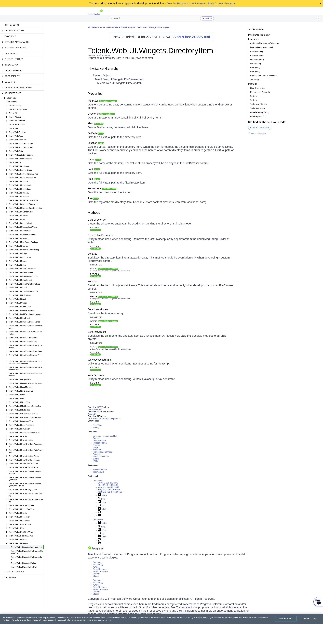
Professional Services (102, 452)
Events (96, 459)
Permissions (102, 188)
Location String (257, 59)
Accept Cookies (286, 619)
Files (95, 123)
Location (96, 143)
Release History (100, 443)
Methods (94, 212)
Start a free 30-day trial (191, 37)
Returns (94, 228)
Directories (101, 113)
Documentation (99, 440)
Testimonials (98, 472)
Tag (93, 198)
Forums (96, 445)
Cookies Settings (309, 619)
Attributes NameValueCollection (264, 43)
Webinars (97, 450)
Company (97, 562)
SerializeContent (97, 331)
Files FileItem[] (256, 51)
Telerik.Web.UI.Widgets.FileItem (24, 563)
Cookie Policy (11, 620)
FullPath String (257, 55)
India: (108, 487)
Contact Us (98, 480)
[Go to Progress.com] (96, 549)
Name (94, 159)
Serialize (92, 253)
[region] (161, 619)
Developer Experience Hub (105, 436)
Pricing (96, 427)
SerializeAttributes (98, 309)
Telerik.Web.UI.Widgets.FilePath (24, 567)
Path (93, 169)
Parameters (96, 265)
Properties (95, 93)
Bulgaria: (109, 490)
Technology (98, 565)
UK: (108, 485)
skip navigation (94, 14)
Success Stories (100, 470)
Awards (96, 567)
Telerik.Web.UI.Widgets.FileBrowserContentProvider (27, 552)
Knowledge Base (14, 572)
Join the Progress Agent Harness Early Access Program (201, 3)
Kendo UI (92, 414)
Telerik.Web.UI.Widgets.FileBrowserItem (26, 558)
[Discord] (99, 515)
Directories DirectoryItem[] (261, 47)
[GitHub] (99, 512)
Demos (96, 438)
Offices (96, 576)
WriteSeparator (96, 375)
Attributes (102, 100)
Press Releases (100, 569)
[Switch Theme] (318, 18)
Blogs (95, 447)
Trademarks (183, 607)
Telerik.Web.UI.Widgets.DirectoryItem (26, 547)
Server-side (107, 27)
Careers (96, 574)
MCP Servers (94, 418)
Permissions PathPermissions (263, 76)
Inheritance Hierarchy (103, 68)
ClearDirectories (97, 219)
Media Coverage (100, 571)
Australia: (110, 492)
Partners (96, 454)
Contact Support (259, 128)
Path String (255, 68)
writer (104, 269)
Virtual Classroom (101, 456)
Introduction (12, 25)
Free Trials (97, 425)
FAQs (95, 461)
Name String (255, 63)
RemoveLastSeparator (100, 235)
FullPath (95, 133)
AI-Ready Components (110, 418)
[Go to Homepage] (101, 14)
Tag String (254, 80)
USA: (108, 483)
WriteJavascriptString (100, 359)
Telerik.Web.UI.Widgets (124, 27)
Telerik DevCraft (95, 409)
